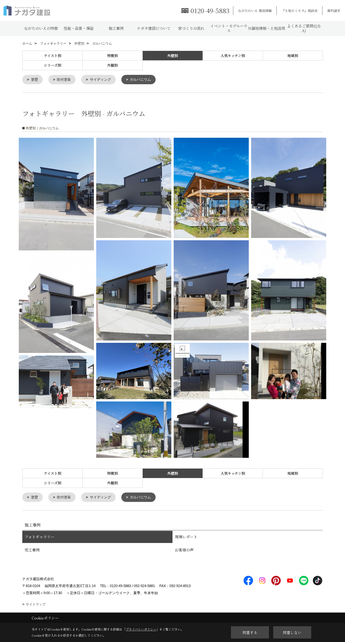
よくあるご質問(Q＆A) (304, 28)
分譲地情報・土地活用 (266, 28)
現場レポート (186, 536)
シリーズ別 (52, 65)
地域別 (293, 55)
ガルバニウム (140, 79)
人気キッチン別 (233, 55)
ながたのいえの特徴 (41, 28)
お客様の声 (184, 550)
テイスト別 (52, 55)
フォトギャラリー (39, 536)
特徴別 (112, 55)
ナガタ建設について (154, 28)
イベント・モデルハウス (228, 28)
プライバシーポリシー (141, 629)
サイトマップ (36, 604)
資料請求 (333, 10)
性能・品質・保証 (79, 28)
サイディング (100, 79)
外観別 (112, 65)
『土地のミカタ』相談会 (299, 10)
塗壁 (34, 79)
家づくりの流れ (191, 28)
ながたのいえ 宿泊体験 (255, 10)
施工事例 (116, 28)
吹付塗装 (64, 79)
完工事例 (32, 550)
